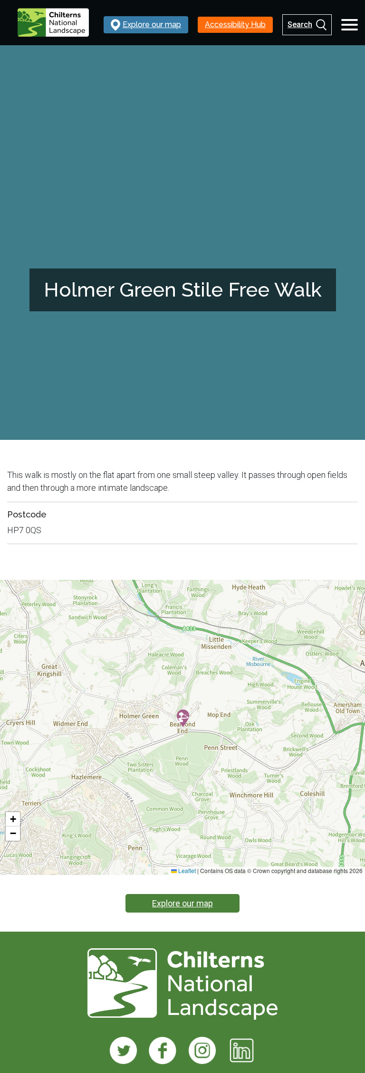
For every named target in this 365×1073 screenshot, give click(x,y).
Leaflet (186, 870)
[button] (183, 718)
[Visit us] (123, 1050)
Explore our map (182, 903)
